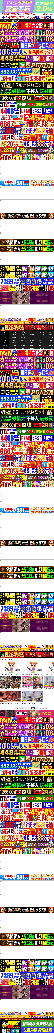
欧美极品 (51, 332)
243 (25, 708)
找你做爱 (32, 337)
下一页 (37, 708)
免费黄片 (32, 345)
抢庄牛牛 (23, 340)
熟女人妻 (23, 345)
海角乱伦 (51, 345)
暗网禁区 (41, 345)
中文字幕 (23, 334)
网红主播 (23, 332)
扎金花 (50, 340)
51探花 (32, 342)
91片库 (41, 342)
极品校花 (41, 348)
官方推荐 (5, 340)
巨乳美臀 (32, 334)
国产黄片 (14, 345)
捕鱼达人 (14, 340)
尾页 (46, 708)
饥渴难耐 (23, 337)
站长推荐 (5, 337)
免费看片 (5, 348)
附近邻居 (14, 337)
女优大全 (51, 342)
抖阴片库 (5, 345)
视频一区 (5, 332)
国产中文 (14, 348)
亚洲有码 (41, 332)
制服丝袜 (51, 334)
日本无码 (32, 332)
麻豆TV (23, 342)
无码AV (4, 342)
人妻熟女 (41, 334)
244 (29, 708)
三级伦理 (14, 334)
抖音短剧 (14, 342)
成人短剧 (32, 348)
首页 (17, 708)
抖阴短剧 (51, 348)
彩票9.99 (41, 340)
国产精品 (14, 332)
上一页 (21, 708)
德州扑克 (32, 340)
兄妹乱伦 (23, 348)
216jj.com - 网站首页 (11, 21)
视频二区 (5, 334)
